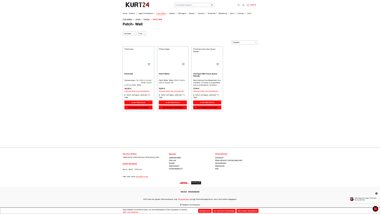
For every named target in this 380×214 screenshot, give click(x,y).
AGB (216, 169)
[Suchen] (211, 5)
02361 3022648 (130, 164)
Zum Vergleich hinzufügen (138, 107)
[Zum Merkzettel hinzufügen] (149, 64)
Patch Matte (164, 74)
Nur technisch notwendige (224, 211)
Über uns (172, 160)
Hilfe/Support (174, 166)
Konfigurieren (205, 211)
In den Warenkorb (138, 102)
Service (172, 154)
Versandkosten (220, 163)
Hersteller (128, 34)
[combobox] (192, 5)
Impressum (219, 157)
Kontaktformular (142, 177)
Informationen (194, 192)
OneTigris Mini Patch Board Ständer (205, 75)
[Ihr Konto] (243, 5)
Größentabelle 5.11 (176, 169)
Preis (140, 34)
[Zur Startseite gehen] (137, 4)
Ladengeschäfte (175, 157)
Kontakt (172, 163)
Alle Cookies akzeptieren (247, 211)
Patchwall (128, 74)
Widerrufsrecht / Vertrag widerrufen (228, 160)
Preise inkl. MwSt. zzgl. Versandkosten (136, 91)
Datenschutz (220, 166)
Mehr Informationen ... (131, 212)
